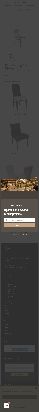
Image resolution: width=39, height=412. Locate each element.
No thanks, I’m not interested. (19, 234)
